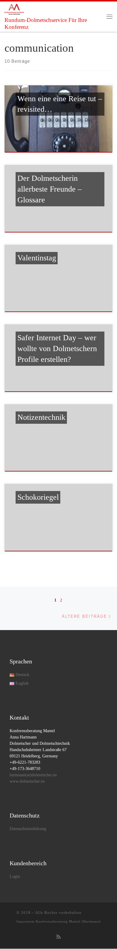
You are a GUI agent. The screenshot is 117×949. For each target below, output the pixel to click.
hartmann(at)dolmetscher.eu (33, 775)
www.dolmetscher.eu (27, 781)
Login (15, 876)
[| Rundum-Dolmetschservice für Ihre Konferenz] (14, 9)
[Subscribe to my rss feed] (58, 937)
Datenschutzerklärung (28, 828)
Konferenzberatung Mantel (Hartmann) (68, 921)
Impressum (25, 921)
